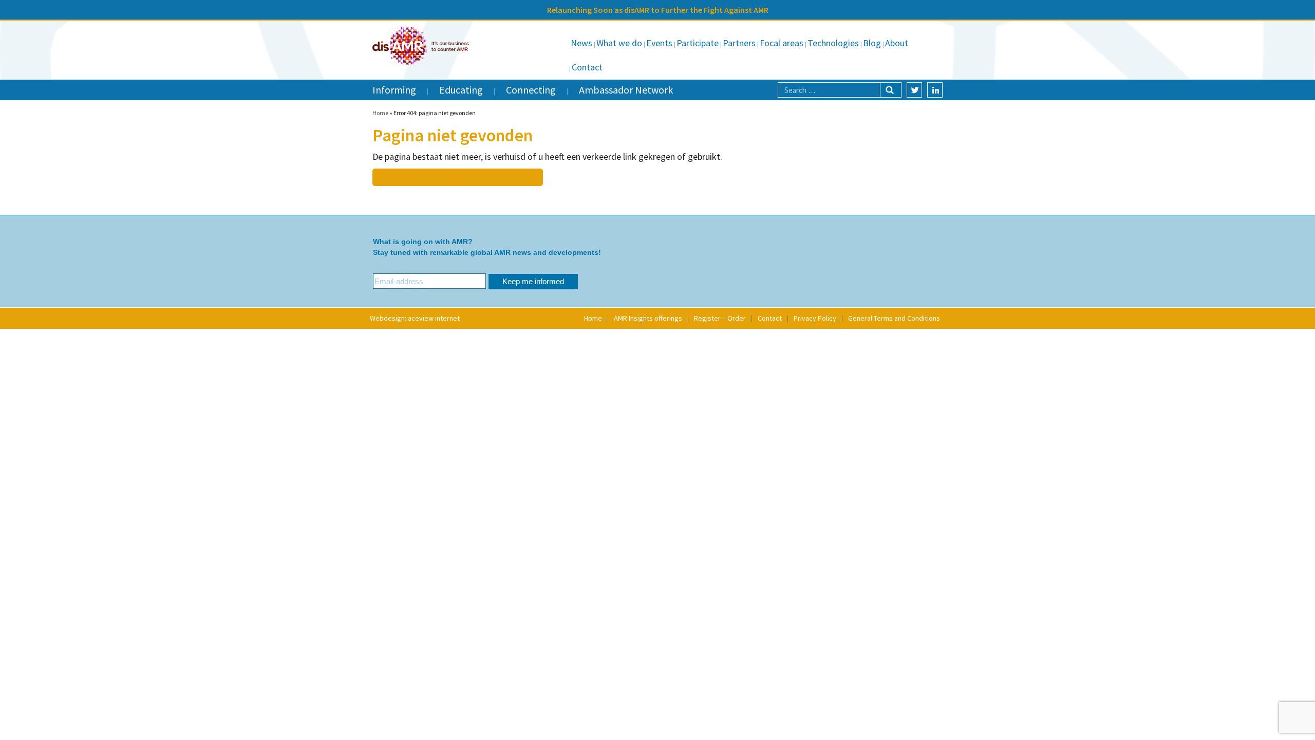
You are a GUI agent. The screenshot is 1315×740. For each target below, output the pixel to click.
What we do (619, 43)
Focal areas (781, 43)
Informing (394, 89)
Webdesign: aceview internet (415, 318)
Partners (739, 43)
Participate (698, 43)
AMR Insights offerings (648, 318)
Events (659, 43)
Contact (587, 67)
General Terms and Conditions (894, 318)
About (896, 43)
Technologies (833, 43)
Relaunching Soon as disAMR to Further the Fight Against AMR (657, 10)
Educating (461, 89)
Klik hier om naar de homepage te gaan (457, 177)
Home (380, 113)
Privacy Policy (815, 318)
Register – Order (720, 318)
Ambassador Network (626, 89)
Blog (872, 43)
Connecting (531, 89)
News (581, 43)
